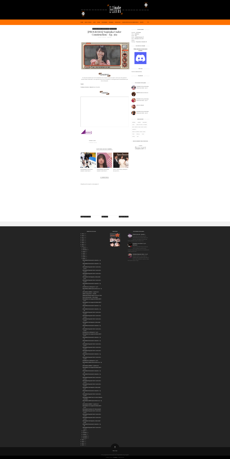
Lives (94, 22)
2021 (83, 244)
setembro (85, 432)
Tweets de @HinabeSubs (136, 71)
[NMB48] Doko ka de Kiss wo (142, 92)
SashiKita (134, 129)
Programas (104, 22)
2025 (83, 443)
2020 (83, 242)
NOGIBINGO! (145, 122)
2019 (83, 240)
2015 (83, 233)
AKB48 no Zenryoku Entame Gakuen (138, 131)
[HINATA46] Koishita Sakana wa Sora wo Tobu (92, 295)
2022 (83, 246)
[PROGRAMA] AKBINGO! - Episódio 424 (91, 365)
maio (84, 255)
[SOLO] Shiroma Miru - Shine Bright (90, 297)
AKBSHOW (139, 122)
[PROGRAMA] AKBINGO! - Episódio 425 (91, 404)
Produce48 (117, 22)
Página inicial (105, 216)
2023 (83, 439)
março (84, 251)
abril (84, 253)
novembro (85, 436)
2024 (83, 441)
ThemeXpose (115, 457)
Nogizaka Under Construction (101, 28)
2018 (83, 239)
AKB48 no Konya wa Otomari (141, 124)
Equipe (141, 22)
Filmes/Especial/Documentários (130, 22)
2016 (83, 235)
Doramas (111, 22)
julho (84, 258)
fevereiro (85, 249)
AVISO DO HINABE (140, 105)
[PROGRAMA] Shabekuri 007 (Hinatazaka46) (92, 409)
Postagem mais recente (85, 216)
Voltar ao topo (115, 450)
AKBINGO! (134, 122)
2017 (83, 237)
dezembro (85, 437)
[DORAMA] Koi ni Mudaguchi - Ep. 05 (90, 360)
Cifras (133, 136)
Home (82, 22)
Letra (133, 124)
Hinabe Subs (92, 140)
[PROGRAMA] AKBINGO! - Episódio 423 (91, 291)
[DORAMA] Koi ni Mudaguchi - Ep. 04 (90, 332)
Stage (98, 22)
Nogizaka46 (113, 28)
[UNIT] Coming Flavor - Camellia (89, 293)
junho (84, 256)
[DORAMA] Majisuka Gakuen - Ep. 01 (140, 254)
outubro (85, 434)
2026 (83, 444)
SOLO (138, 136)
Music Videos (88, 22)
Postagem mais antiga (123, 216)
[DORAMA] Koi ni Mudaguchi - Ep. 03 (90, 286)
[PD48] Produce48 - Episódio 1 (139, 234)
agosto (84, 430)
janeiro (84, 247)
